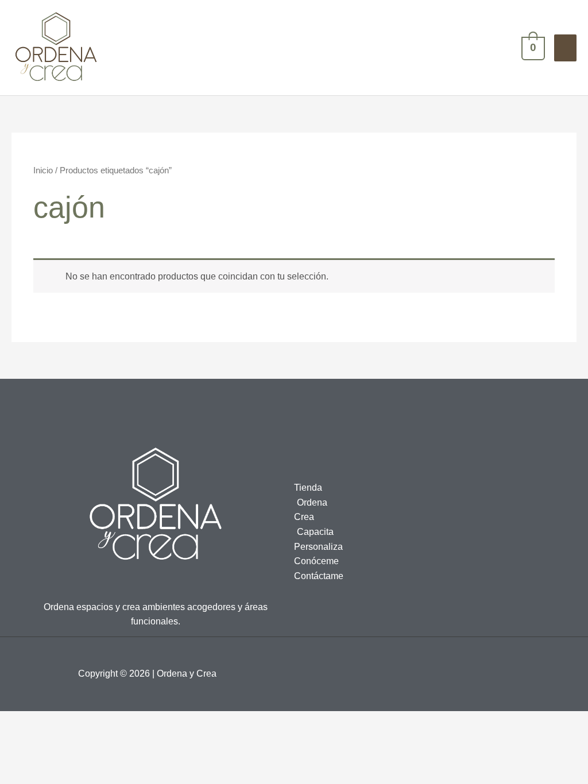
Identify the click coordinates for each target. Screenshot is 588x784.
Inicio (43, 170)
